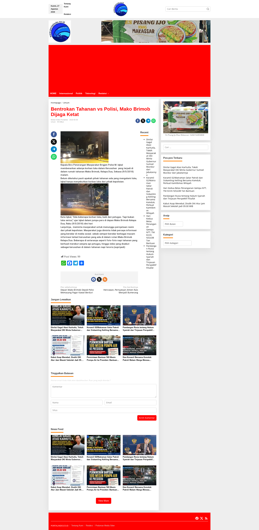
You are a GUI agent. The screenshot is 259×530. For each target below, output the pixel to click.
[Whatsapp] (153, 121)
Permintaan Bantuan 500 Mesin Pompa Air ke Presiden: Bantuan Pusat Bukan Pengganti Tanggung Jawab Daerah (102, 358)
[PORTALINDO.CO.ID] (120, 8)
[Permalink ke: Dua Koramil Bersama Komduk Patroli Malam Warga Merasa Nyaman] (139, 345)
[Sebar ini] (137, 121)
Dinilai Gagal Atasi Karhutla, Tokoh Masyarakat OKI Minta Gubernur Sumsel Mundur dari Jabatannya (151, 157)
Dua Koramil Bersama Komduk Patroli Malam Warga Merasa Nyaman (137, 358)
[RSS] (105, 279)
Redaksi (89, 525)
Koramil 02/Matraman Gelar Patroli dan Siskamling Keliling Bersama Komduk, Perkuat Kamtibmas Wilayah (151, 195)
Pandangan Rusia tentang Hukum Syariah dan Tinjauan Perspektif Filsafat (151, 256)
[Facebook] (93, 279)
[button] (207, 9)
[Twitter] (99, 279)
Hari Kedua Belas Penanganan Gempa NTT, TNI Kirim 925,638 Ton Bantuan (151, 229)
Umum (53, 122)
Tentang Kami (77, 525)
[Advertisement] (129, 67)
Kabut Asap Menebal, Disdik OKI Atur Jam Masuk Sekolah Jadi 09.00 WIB (67, 358)
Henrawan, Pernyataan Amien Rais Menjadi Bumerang (120, 290)
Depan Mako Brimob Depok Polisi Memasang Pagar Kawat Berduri (77, 290)
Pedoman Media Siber (105, 525)
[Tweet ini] (143, 121)
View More (103, 500)
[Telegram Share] (148, 121)
